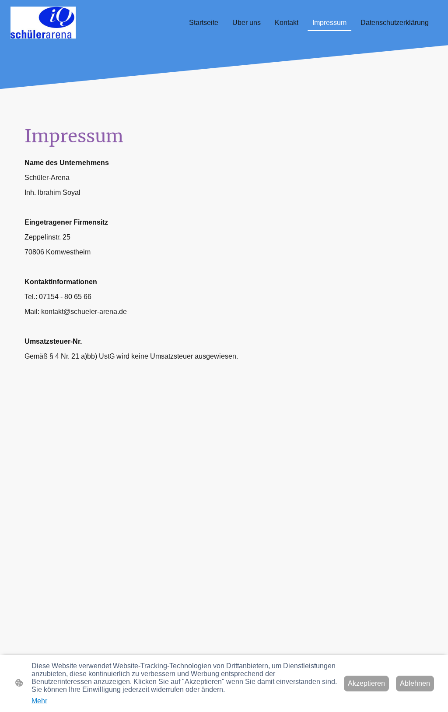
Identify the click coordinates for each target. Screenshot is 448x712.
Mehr (39, 701)
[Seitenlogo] (43, 23)
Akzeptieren (366, 683)
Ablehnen (415, 683)
